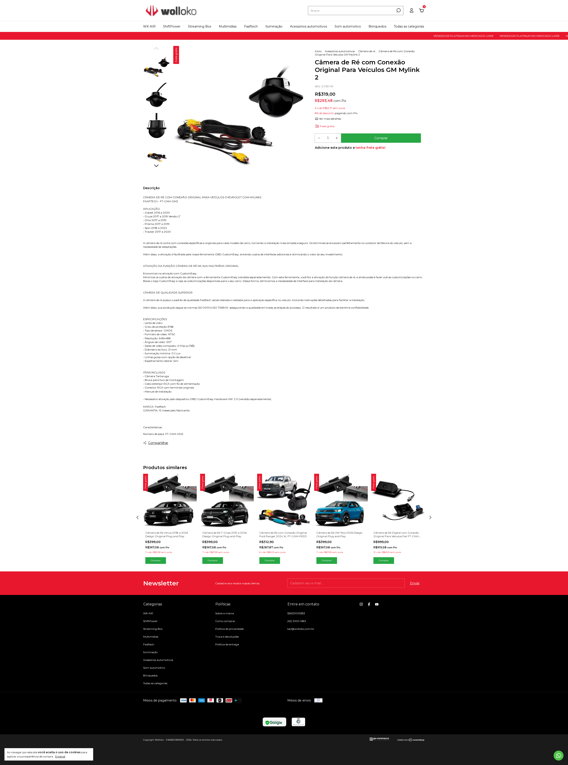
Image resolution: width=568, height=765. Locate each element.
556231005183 (296, 613)
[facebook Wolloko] (369, 604)
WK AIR (149, 26)
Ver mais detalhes (329, 118)
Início (318, 51)
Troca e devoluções (227, 636)
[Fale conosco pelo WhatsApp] (559, 756)
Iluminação (273, 26)
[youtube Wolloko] (377, 604)
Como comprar (225, 621)
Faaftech (251, 26)
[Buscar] (398, 10)
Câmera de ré (366, 51)
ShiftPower (171, 26)
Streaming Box (199, 26)
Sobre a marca (224, 613)
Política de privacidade (229, 628)
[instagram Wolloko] (361, 604)
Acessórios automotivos (308, 26)
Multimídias (228, 26)
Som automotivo (348, 26)
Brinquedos (377, 26)
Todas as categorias (409, 26)
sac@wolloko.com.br (300, 628)
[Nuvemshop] (411, 740)
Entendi (60, 756)
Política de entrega (227, 644)
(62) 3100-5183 (296, 621)
